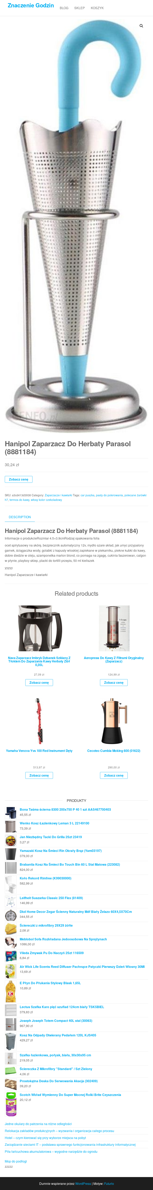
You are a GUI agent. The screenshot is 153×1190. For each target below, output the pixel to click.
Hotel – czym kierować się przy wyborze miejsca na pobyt (45, 1137)
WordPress (83, 1183)
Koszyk (97, 8)
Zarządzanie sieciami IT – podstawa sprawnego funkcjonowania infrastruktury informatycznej (70, 1144)
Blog (64, 8)
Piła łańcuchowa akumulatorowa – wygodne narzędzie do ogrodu (51, 1151)
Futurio (109, 1183)
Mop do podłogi (16, 1161)
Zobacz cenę (18, 479)
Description (20, 517)
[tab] (23, 517)
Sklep (79, 8)
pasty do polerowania (109, 495)
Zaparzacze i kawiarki (58, 495)
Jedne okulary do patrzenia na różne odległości (38, 1123)
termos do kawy (19, 500)
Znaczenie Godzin (31, 5)
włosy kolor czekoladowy (46, 500)
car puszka (87, 495)
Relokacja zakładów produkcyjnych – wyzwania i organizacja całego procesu (59, 1130)
